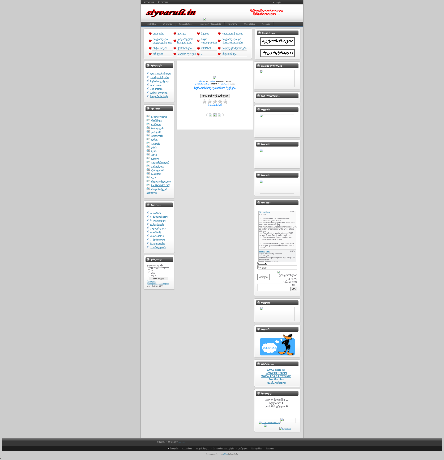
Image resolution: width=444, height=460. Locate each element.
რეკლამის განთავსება (223, 448)
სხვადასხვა (229, 53)
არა (153, 273)
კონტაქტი (242, 448)
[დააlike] (204, 19)
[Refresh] (296, 263)
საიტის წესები (202, 448)
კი (152, 270)
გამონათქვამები (232, 33)
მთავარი (158, 33)
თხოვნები (187, 448)
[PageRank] (285, 429)
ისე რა (154, 275)
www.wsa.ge (274, 423)
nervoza (181, 442)
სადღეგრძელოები (234, 48)
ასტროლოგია (186, 53)
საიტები (270, 448)
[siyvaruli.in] (171, 19)
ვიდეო (181, 33)
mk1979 (206, 48)
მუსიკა (205, 33)
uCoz (225, 454)
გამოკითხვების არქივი (158, 284)
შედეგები (151, 281)
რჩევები (158, 53)
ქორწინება (184, 48)
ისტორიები (160, 48)
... (202, 53)
